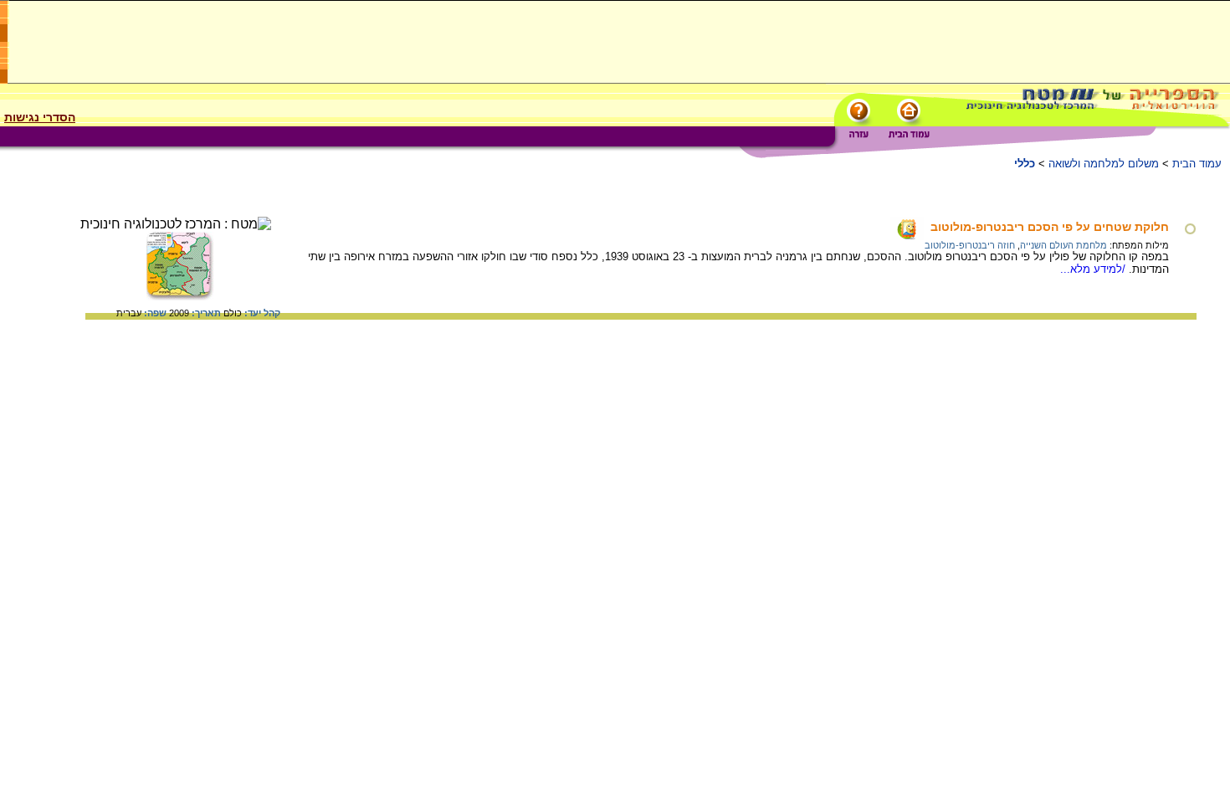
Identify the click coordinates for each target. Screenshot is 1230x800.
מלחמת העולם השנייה (1063, 245)
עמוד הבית (1197, 163)
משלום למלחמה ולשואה (1103, 163)
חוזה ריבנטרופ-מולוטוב (970, 245)
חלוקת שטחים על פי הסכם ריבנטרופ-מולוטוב (1049, 226)
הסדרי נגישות (39, 117)
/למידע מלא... (1094, 269)
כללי (1024, 163)
